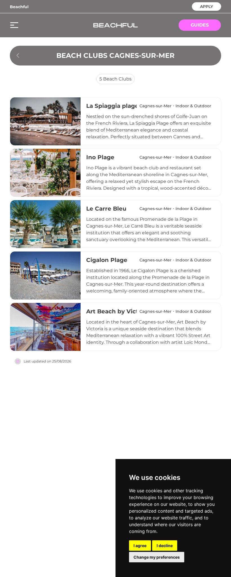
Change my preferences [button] (157, 557)
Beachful (19, 6)
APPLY (206, 6)
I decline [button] (165, 545)
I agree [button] (140, 545)
